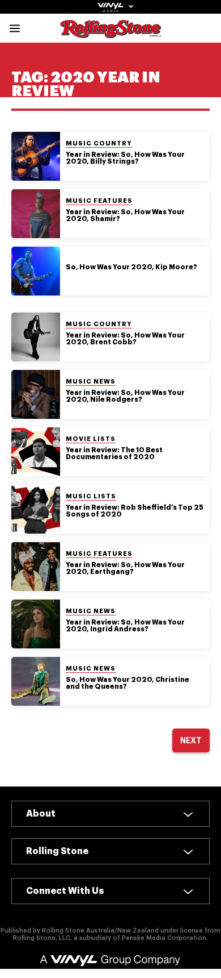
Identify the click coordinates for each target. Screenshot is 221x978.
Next (191, 740)
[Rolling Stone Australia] (110, 33)
